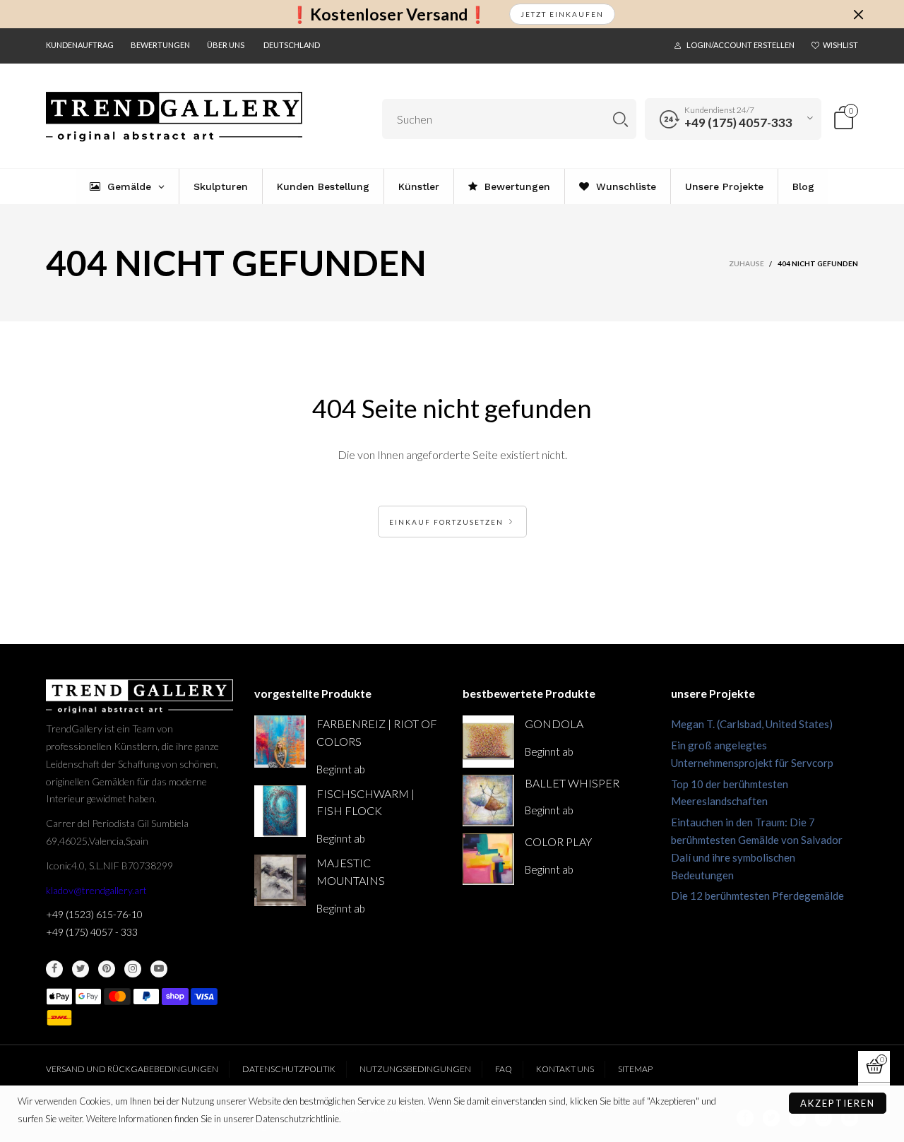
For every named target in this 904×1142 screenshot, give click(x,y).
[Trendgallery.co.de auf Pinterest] (106, 968)
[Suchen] (620, 119)
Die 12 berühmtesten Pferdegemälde (757, 895)
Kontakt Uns (565, 1069)
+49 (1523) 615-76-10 (94, 914)
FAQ (503, 1069)
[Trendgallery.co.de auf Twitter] (80, 968)
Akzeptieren (837, 1103)
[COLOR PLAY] (488, 859)
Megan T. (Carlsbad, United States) (752, 724)
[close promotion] (858, 14)
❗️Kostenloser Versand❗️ (389, 14)
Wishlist (840, 44)
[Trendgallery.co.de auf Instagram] (132, 968)
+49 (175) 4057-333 (738, 122)
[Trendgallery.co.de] (174, 117)
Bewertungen (160, 44)
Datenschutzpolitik (288, 1069)
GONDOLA (554, 723)
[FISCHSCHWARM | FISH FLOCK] (280, 811)
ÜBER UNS (225, 44)
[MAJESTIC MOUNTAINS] (280, 880)
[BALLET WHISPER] (488, 800)
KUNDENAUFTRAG (80, 44)
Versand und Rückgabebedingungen (132, 1069)
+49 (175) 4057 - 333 (92, 932)
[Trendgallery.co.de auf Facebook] (54, 968)
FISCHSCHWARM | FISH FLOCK (365, 802)
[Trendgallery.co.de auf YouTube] (158, 968)
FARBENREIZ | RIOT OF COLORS (376, 732)
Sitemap (635, 1069)
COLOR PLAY (558, 841)
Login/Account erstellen (740, 44)
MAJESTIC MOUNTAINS (350, 871)
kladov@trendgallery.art (96, 890)
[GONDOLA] (488, 741)
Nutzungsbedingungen (415, 1069)
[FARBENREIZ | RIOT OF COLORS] (280, 741)
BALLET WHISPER (572, 783)
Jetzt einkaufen (562, 14)
